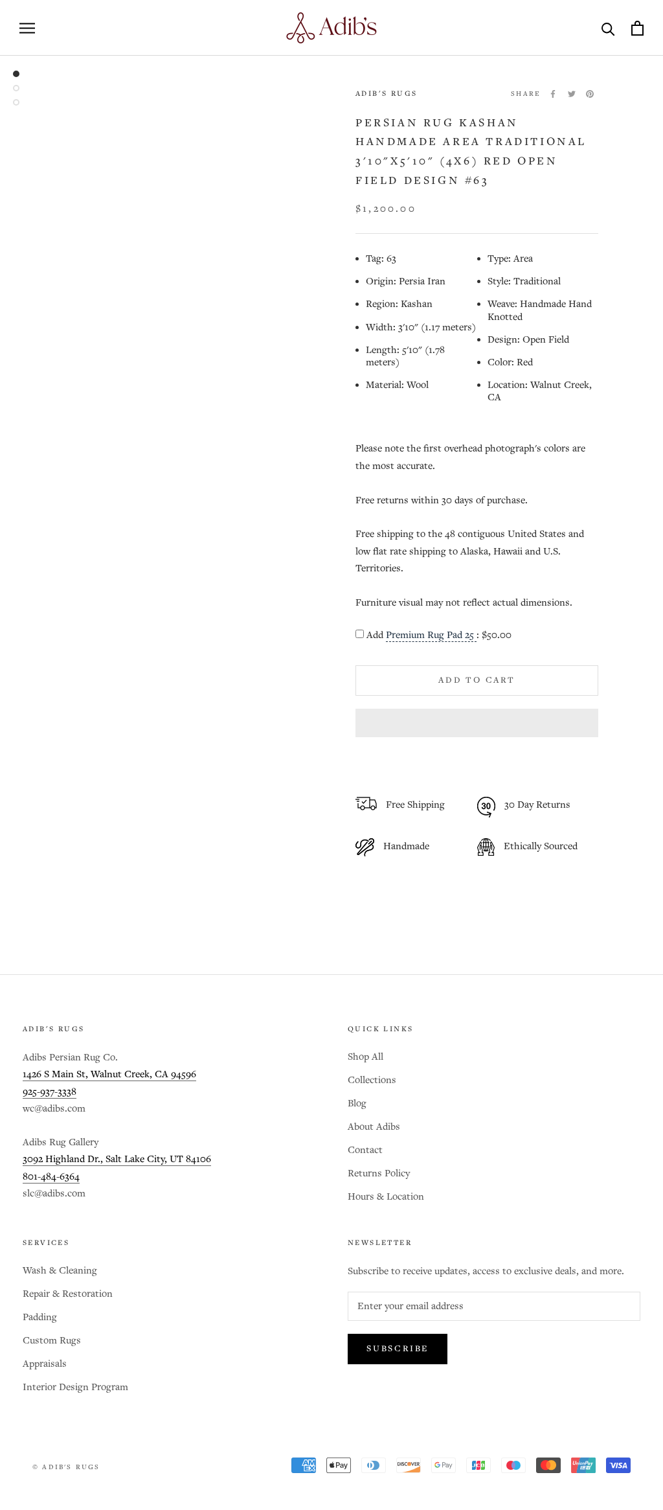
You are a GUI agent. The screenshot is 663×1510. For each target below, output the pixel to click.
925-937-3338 (49, 1092)
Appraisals (45, 1364)
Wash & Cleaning (60, 1270)
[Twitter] (572, 94)
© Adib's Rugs (66, 1467)
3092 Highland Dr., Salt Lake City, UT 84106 (117, 1159)
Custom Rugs (52, 1340)
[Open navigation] (27, 28)
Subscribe (397, 1349)
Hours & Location (386, 1197)
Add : (438, 635)
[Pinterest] (590, 94)
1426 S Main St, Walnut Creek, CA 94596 (109, 1074)
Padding (40, 1317)
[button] (476, 723)
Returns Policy (379, 1173)
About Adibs (374, 1127)
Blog (357, 1103)
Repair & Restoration (68, 1294)
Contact (365, 1150)
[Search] (608, 28)
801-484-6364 (51, 1177)
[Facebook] (553, 94)
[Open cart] (637, 28)
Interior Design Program (75, 1387)
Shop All (365, 1057)
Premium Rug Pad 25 (431, 635)
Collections (372, 1080)
